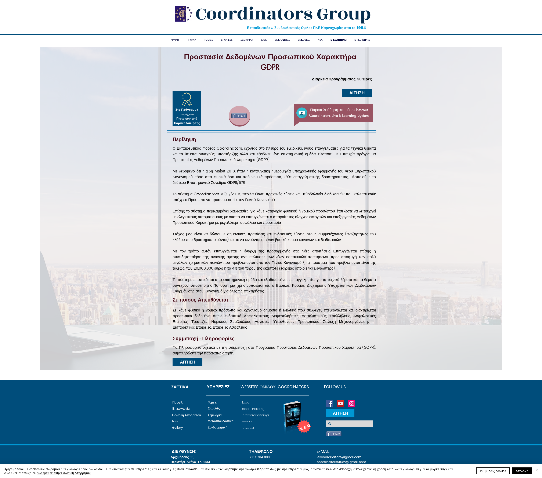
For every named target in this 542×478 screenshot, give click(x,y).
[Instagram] (351, 403)
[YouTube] (340, 403)
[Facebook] (329, 403)
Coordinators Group (283, 14)
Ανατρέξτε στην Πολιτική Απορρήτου (64, 473)
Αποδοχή (522, 471)
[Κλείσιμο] (536, 471)
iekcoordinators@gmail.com (339, 457)
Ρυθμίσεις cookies (493, 471)
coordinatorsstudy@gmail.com (341, 462)
